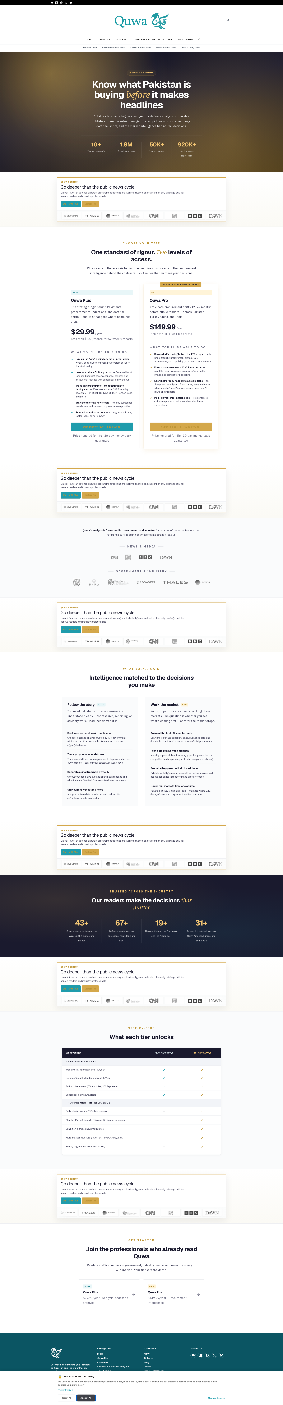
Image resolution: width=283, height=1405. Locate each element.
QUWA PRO (122, 39)
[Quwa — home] (141, 19)
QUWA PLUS (103, 39)
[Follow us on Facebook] (61, 2)
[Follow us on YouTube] (52, 2)
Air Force (148, 1358)
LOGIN (87, 39)
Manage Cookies (216, 1398)
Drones (148, 1366)
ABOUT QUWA (186, 39)
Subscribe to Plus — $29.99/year (102, 426)
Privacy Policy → (65, 1389)
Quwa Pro (102, 1362)
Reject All (66, 1397)
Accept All (86, 1397)
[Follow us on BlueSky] (71, 2)
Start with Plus (70, 203)
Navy (146, 1362)
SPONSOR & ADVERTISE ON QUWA (153, 39)
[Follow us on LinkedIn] (56, 2)
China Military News (190, 47)
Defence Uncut (90, 47)
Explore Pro (90, 203)
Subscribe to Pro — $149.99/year (180, 426)
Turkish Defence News (140, 47)
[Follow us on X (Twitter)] (66, 2)
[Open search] (228, 20)
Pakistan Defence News (113, 47)
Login (100, 1353)
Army (146, 1353)
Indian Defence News (166, 47)
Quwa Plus (102, 1358)
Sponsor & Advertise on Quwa (113, 1366)
